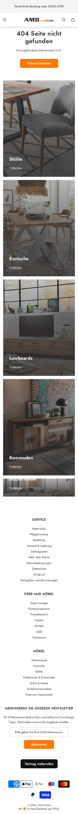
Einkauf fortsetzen (39, 63)
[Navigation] (4, 19)
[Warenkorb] (72, 19)
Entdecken (15, 168)
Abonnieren (39, 744)
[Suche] (63, 19)
